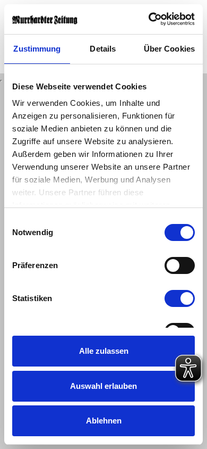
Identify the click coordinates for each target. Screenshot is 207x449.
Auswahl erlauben (103, 385)
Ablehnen (104, 420)
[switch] (180, 265)
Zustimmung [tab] (37, 48)
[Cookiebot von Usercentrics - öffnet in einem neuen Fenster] (149, 19)
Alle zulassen (103, 350)
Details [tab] (103, 48)
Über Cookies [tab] (169, 48)
